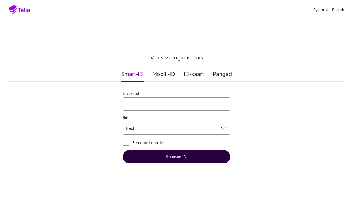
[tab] (132, 76)
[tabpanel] (176, 127)
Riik (126, 118)
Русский (320, 10)
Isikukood (131, 93)
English (338, 10)
